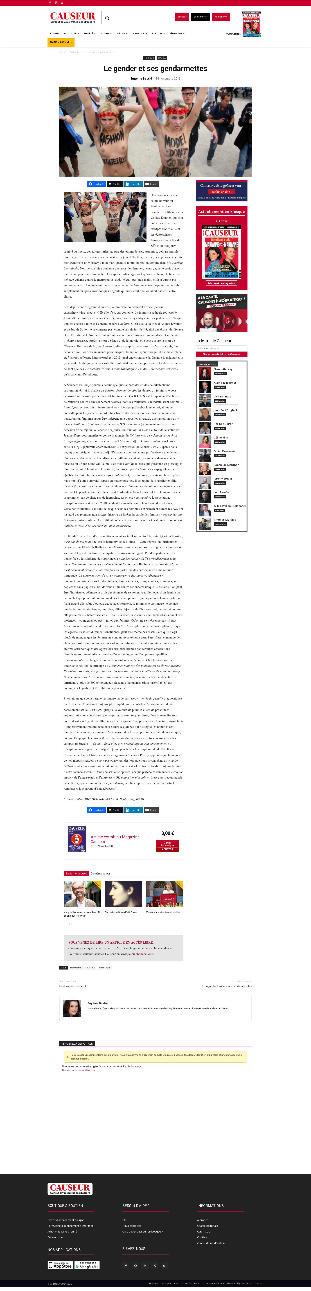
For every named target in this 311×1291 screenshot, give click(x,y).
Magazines (233, 33)
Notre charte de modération (78, 1070)
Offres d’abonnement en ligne (66, 1220)
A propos (203, 1220)
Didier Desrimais (224, 451)
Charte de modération (211, 1243)
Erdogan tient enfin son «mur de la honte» (227, 986)
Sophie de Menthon (226, 465)
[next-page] (71, 924)
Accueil (63, 52)
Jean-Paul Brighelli (226, 410)
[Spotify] (56, 3)
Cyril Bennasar (223, 396)
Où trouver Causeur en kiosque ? (142, 1231)
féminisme (75, 967)
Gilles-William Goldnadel (230, 506)
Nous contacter (131, 1225)
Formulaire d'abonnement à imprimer (70, 1225)
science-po (104, 967)
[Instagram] (135, 1265)
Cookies (202, 1237)
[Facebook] (50, 3)
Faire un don (55, 1237)
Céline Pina (221, 437)
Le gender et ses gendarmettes (155, 68)
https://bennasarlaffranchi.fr (226, 405)
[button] (107, 17)
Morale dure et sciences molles (163, 912)
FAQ (125, 1220)
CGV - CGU (204, 1231)
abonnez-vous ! (146, 954)
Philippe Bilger (223, 424)
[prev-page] (66, 924)
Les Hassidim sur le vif (72, 986)
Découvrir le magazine (221, 283)
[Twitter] (62, 3)
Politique (74, 52)
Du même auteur (100, 873)
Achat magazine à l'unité (62, 1231)
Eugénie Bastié (141, 78)
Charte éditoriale (207, 1225)
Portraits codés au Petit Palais (121, 912)
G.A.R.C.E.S (90, 967)
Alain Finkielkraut (225, 382)
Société (162, 57)
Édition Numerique (167, 844)
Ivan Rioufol (221, 492)
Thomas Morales (225, 519)
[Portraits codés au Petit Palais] (123, 894)
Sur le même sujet (76, 873)
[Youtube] (164, 1265)
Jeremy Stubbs (223, 478)
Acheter (167, 849)
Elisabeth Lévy (223, 369)
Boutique (71, 2)
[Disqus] (155, 1121)
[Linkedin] (144, 1265)
